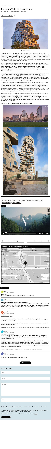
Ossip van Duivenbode (26, 103)
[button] (25, 263)
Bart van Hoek (16, 103)
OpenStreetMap (46, 282)
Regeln (36, 413)
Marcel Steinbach (7, 103)
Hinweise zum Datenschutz (16, 407)
